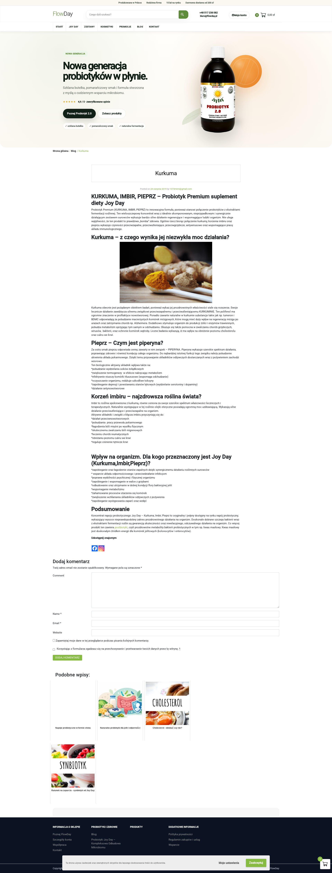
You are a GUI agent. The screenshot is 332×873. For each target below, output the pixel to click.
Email (57, 623)
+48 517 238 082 (209, 12)
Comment (58, 575)
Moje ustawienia (229, 863)
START (59, 26)
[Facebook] (95, 545)
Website (57, 632)
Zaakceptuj (256, 862)
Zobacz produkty (112, 113)
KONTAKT (154, 26)
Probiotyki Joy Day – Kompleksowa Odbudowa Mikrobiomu (106, 843)
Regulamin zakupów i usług (184, 839)
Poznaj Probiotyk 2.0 (79, 113)
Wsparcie (174, 844)
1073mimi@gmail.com (181, 189)
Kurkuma (166, 173)
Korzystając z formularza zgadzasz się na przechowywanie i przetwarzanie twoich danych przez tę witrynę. (118, 648)
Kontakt (57, 850)
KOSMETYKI (107, 26)
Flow (63, 13)
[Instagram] (101, 545)
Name (57, 613)
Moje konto (240, 15)
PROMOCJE (125, 26)
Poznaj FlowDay (62, 834)
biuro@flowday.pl (208, 16)
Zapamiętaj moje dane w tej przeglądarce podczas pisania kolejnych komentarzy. (102, 640)
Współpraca (59, 844)
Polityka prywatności (181, 834)
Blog (93, 834)
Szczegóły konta (62, 839)
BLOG (140, 26)
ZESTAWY (89, 26)
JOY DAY (73, 26)
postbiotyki (121, 527)
